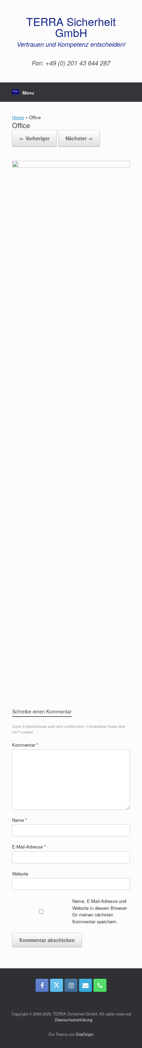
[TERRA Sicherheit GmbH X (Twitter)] (56, 985)
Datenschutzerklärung (73, 1019)
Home (18, 117)
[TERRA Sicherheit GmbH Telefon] (99, 985)
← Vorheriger (34, 138)
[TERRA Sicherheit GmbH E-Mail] (85, 985)
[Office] (71, 165)
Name (19, 820)
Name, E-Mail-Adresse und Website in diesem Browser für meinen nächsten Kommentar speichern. (99, 911)
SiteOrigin (84, 1034)
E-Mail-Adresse (29, 846)
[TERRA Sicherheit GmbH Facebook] (42, 985)
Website (20, 873)
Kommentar (25, 744)
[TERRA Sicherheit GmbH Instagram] (71, 985)
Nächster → (79, 138)
